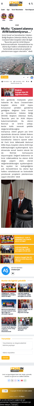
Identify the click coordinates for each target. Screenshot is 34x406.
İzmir (3, 10)
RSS (5, 391)
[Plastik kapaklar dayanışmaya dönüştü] (25, 321)
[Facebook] (8, 380)
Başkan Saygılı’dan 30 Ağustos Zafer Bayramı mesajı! (25, 311)
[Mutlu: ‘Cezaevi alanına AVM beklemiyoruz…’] (17, 65)
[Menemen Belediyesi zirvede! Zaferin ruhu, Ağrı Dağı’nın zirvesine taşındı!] (8, 304)
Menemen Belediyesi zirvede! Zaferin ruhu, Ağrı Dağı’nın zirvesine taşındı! (8, 312)
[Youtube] (21, 380)
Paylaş (5, 77)
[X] (12, 380)
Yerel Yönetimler (17, 10)
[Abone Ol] (31, 77)
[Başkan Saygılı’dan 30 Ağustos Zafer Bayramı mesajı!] (25, 304)
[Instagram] (15, 380)
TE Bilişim (22, 396)
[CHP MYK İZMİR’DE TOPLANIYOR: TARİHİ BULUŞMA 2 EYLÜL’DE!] (25, 288)
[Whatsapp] (25, 380)
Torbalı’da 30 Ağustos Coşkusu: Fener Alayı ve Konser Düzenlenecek (8, 329)
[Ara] (32, 4)
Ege (8, 10)
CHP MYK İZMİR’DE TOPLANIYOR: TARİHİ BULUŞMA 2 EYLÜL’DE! (24, 295)
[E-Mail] (12, 273)
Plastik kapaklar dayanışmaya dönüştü (23, 328)
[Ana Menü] (2, 4)
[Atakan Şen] (5, 271)
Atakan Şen (15, 270)
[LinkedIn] (18, 380)
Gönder (5, 358)
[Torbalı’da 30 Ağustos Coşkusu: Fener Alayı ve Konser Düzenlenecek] (8, 321)
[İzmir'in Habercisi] (15, 4)
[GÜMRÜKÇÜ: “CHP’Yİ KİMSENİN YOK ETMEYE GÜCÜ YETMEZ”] (8, 288)
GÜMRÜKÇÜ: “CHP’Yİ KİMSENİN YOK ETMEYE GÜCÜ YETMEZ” (8, 295)
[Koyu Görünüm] (29, 4)
